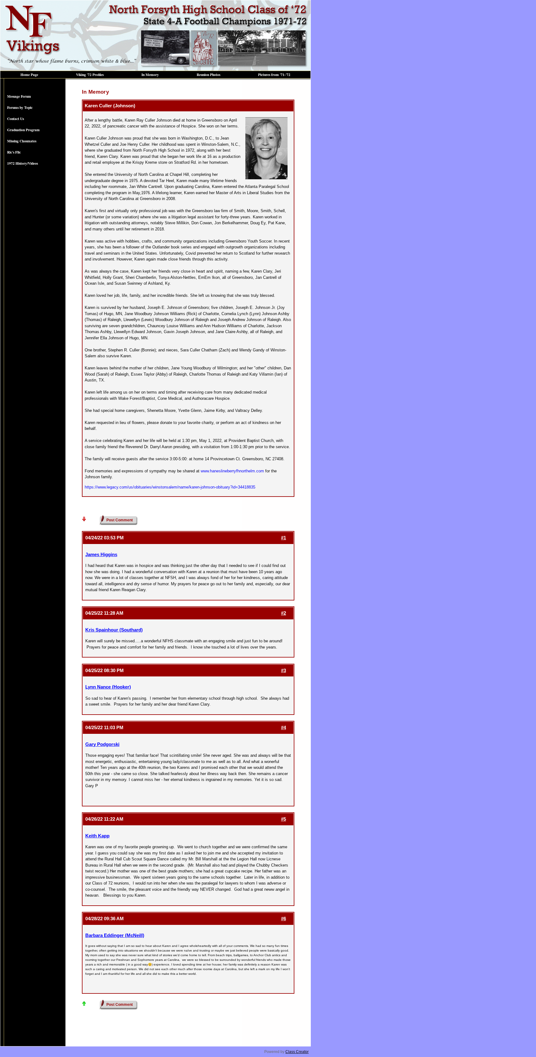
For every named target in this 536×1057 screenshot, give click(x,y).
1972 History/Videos (22, 163)
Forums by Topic (20, 107)
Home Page (29, 74)
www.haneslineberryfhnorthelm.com (232, 471)
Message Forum (19, 96)
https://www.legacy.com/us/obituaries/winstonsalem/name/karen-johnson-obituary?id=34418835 (170, 487)
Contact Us (15, 118)
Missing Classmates (21, 141)
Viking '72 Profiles (90, 74)
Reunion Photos (208, 74)
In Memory (150, 74)
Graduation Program (23, 129)
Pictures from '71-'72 (274, 74)
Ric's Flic (14, 152)
